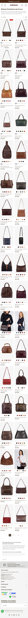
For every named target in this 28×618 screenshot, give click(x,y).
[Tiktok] (16, 615)
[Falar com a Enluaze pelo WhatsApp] (2, 611)
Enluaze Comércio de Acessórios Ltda (15, 611)
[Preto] (10, 40)
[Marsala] (17, 70)
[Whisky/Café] (7, 275)
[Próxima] (21, 535)
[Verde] (22, 131)
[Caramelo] (2, 101)
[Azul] (18, 70)
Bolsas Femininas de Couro (7, 42)
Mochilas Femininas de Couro (7, 304)
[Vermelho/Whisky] (10, 275)
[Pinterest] (19, 615)
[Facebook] (9, 615)
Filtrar (4, 17)
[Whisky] (4, 40)
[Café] (2, 40)
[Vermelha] (18, 443)
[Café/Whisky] (5, 275)
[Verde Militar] (17, 131)
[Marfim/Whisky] (9, 275)
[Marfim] (8, 40)
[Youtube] (14, 615)
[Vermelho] (22, 40)
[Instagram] (11, 615)
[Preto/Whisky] (3, 275)
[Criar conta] (24, 605)
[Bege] (6, 40)
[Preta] (17, 443)
